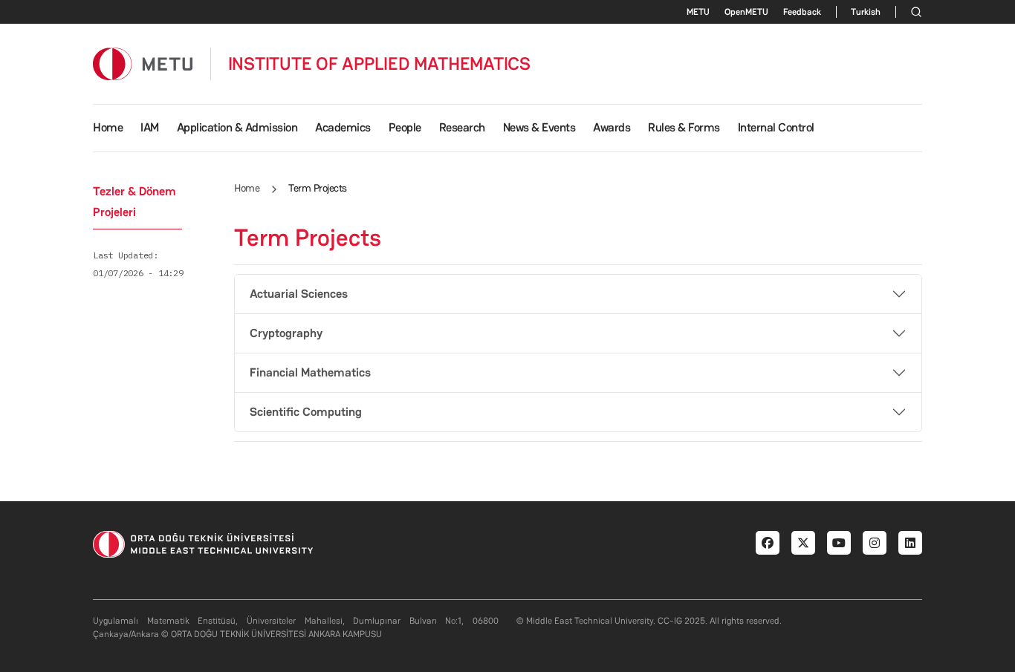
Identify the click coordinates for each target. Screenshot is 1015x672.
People (405, 127)
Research (462, 127)
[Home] (142, 63)
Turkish (866, 12)
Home (108, 127)
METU (698, 12)
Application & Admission (237, 127)
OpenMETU (746, 12)
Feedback (802, 12)
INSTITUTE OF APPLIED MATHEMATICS (379, 64)
